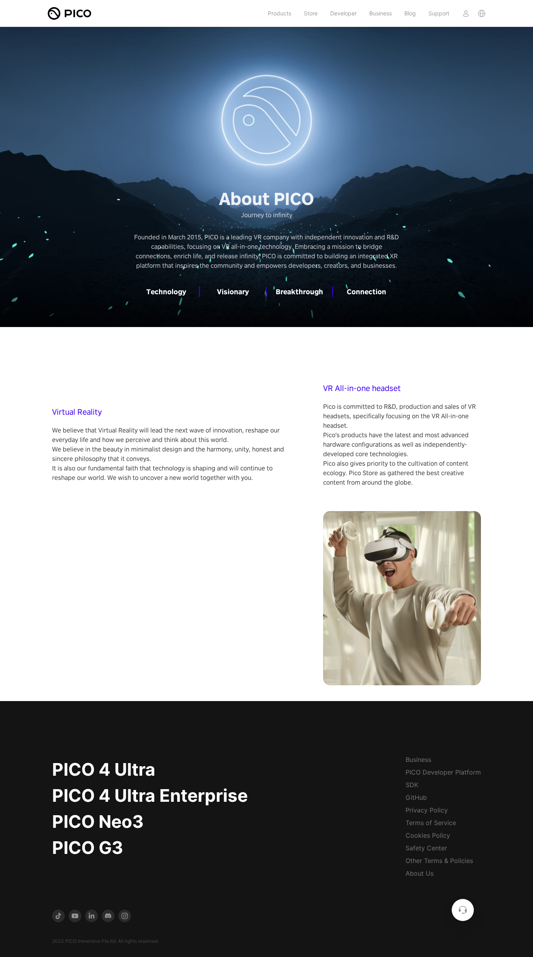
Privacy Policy (427, 810)
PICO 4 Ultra (103, 769)
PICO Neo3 (98, 821)
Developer (343, 13)
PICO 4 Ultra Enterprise (150, 795)
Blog (410, 13)
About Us (420, 873)
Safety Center (426, 848)
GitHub (416, 797)
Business (380, 13)
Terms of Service (431, 823)
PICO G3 (87, 847)
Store (311, 13)
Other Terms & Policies (439, 861)
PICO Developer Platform (443, 772)
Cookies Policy (428, 835)
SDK (412, 785)
